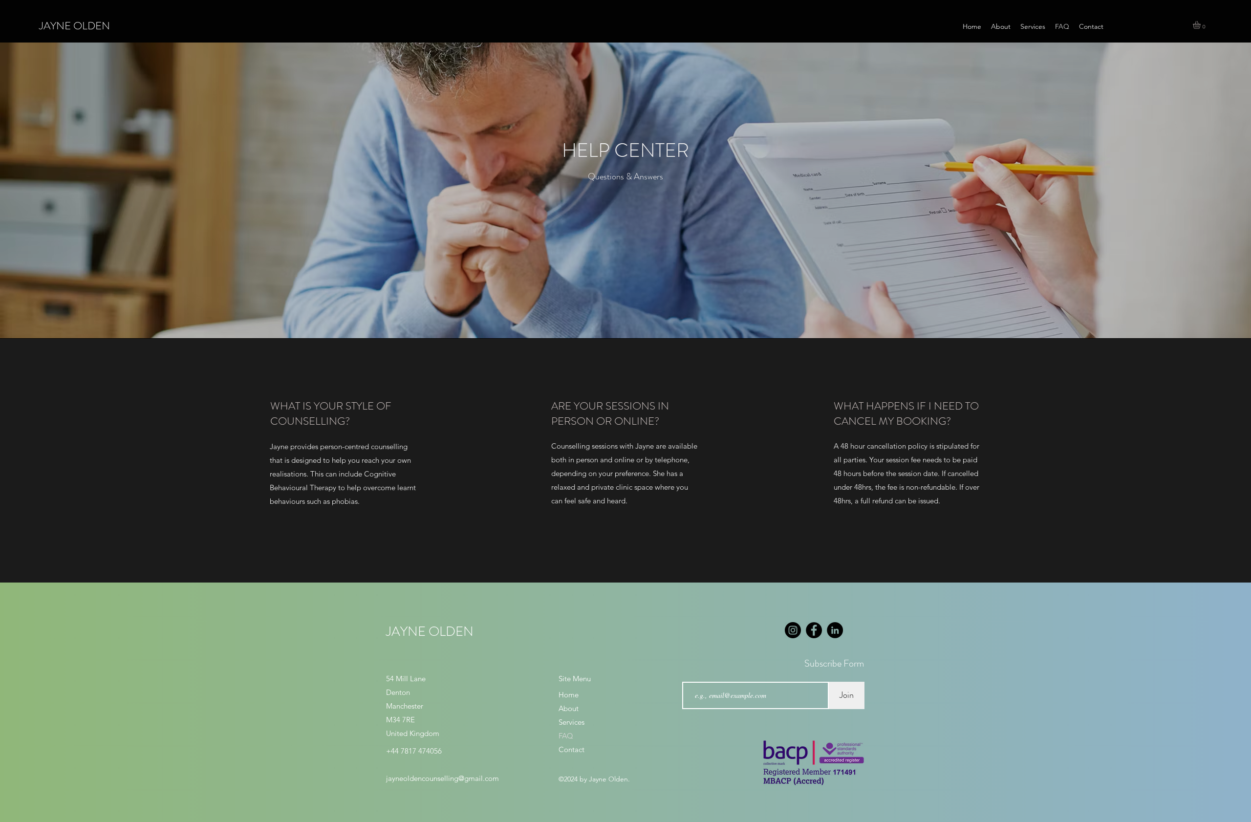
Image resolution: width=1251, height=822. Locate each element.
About (569, 708)
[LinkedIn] (835, 630)
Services (571, 722)
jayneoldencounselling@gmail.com (442, 778)
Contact (571, 749)
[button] (1201, 25)
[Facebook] (814, 630)
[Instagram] (793, 630)
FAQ (566, 735)
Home (569, 694)
